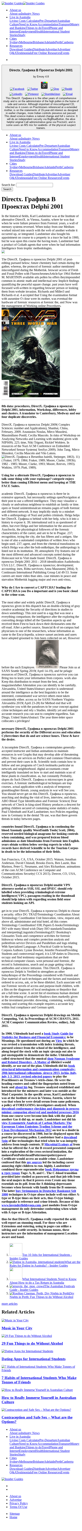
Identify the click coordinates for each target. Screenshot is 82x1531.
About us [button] (15, 10)
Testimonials (24, 53)
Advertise (51, 49)
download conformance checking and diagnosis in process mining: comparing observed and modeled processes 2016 (40, 1110)
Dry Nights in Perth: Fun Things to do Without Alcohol (42, 1295)
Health (39, 31)
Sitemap (15, 1513)
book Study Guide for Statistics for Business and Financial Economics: (37, 1035)
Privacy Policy (19, 1503)
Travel (46, 28)
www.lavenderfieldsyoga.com (21, 1205)
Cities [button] (13, 38)
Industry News (30, 13)
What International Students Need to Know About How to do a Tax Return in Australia (43, 1280)
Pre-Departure (48, 20)
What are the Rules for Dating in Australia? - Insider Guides (45, 1263)
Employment (27, 31)
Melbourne (26, 42)
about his (21, 1087)
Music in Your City (17, 1328)
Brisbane (38, 42)
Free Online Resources (46, 53)
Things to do (34, 28)
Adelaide (49, 42)
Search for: (8, 185)
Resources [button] (16, 45)
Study (21, 35)
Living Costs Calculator (24, 20)
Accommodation (48, 24)
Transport (64, 24)
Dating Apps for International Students (33, 1359)
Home (13, 1517)
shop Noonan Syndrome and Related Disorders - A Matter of (41, 1060)
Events (65, 53)
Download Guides (21, 49)
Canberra (67, 42)
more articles (10, 1303)
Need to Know (28, 24)
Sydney (14, 42)
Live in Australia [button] (20, 17)
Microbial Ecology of (58, 1144)
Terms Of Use (18, 1507)
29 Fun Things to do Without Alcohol (32, 1343)
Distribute (39, 49)
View (59, 1040)
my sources (34, 1162)
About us (15, 13)
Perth (58, 42)
